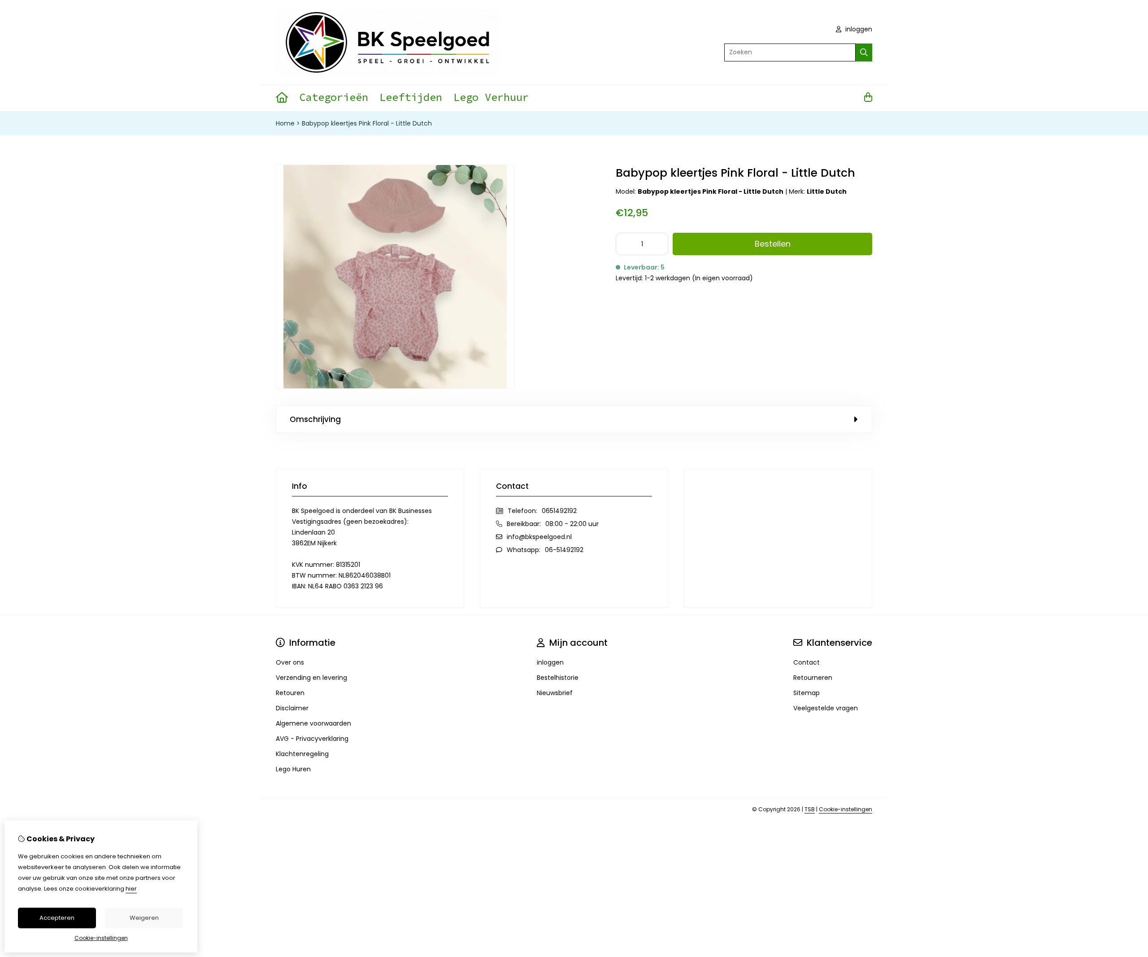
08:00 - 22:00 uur (572, 523)
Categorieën (333, 97)
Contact (806, 662)
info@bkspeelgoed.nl (539, 536)
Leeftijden (410, 97)
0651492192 (559, 510)
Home (285, 123)
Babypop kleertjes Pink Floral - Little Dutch (367, 123)
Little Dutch (827, 191)
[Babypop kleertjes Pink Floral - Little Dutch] (395, 386)
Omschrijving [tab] (315, 419)
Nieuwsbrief (555, 692)
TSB (809, 809)
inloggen (858, 29)
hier (131, 888)
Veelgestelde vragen (825, 708)
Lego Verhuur (491, 97)
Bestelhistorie (557, 677)
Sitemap (806, 692)
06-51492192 (564, 549)
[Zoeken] (864, 52)
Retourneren (812, 677)
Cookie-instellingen (845, 809)
